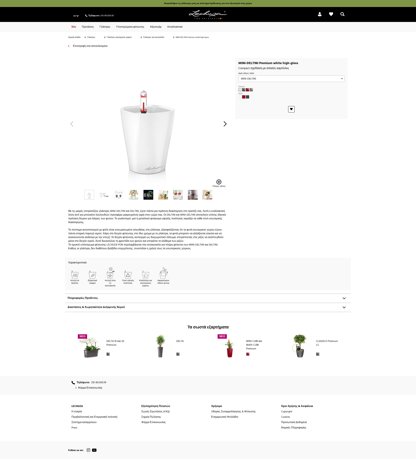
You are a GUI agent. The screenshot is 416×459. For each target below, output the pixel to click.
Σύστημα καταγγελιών (84, 422)
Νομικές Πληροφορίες (293, 428)
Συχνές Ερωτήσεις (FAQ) (155, 412)
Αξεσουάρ (156, 27)
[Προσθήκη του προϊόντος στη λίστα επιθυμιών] (291, 109)
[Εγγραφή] (319, 16)
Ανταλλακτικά (174, 27)
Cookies (285, 417)
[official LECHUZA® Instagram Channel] (88, 450)
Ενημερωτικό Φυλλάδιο (224, 417)
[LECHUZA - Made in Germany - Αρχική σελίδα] (208, 14)
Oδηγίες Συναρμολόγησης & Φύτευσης (233, 412)
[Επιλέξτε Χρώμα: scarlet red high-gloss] (247, 89)
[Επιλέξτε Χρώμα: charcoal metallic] (243, 89)
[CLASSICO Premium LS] (300, 347)
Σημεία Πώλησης (151, 417)
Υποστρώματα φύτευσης (130, 27)
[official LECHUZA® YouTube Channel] (94, 450)
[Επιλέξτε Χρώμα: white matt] (240, 97)
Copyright (286, 412)
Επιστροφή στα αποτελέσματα (89, 46)
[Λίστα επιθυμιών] (331, 16)
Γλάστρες (105, 27)
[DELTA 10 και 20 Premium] (90, 347)
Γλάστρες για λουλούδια (153, 37)
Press (74, 428)
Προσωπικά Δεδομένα (294, 422)
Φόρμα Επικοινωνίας (90, 388)
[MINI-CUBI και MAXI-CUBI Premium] (230, 347)
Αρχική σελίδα (74, 37)
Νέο (74, 27)
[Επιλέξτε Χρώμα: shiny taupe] (251, 89)
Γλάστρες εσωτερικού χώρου (119, 37)
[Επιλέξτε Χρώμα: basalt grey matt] (247, 97)
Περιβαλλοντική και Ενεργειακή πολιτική (94, 417)
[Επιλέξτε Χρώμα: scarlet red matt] (243, 97)
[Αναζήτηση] (342, 16)
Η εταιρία (77, 412)
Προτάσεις (88, 27)
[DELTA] (160, 347)
